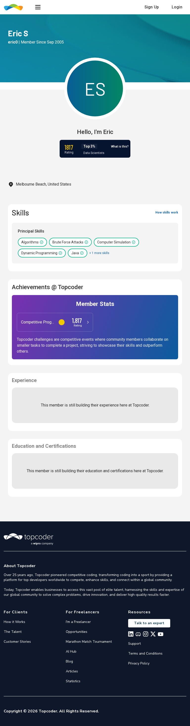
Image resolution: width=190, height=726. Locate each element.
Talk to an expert (149, 623)
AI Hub (71, 651)
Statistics (73, 681)
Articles (72, 671)
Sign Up (151, 7)
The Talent (13, 631)
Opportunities (76, 631)
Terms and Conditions (145, 653)
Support (134, 643)
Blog (69, 661)
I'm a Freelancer (78, 621)
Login (177, 7)
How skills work (166, 212)
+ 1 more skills (99, 253)
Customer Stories (17, 641)
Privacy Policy (138, 663)
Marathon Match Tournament (89, 641)
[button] (38, 7)
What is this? (120, 146)
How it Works (14, 621)
